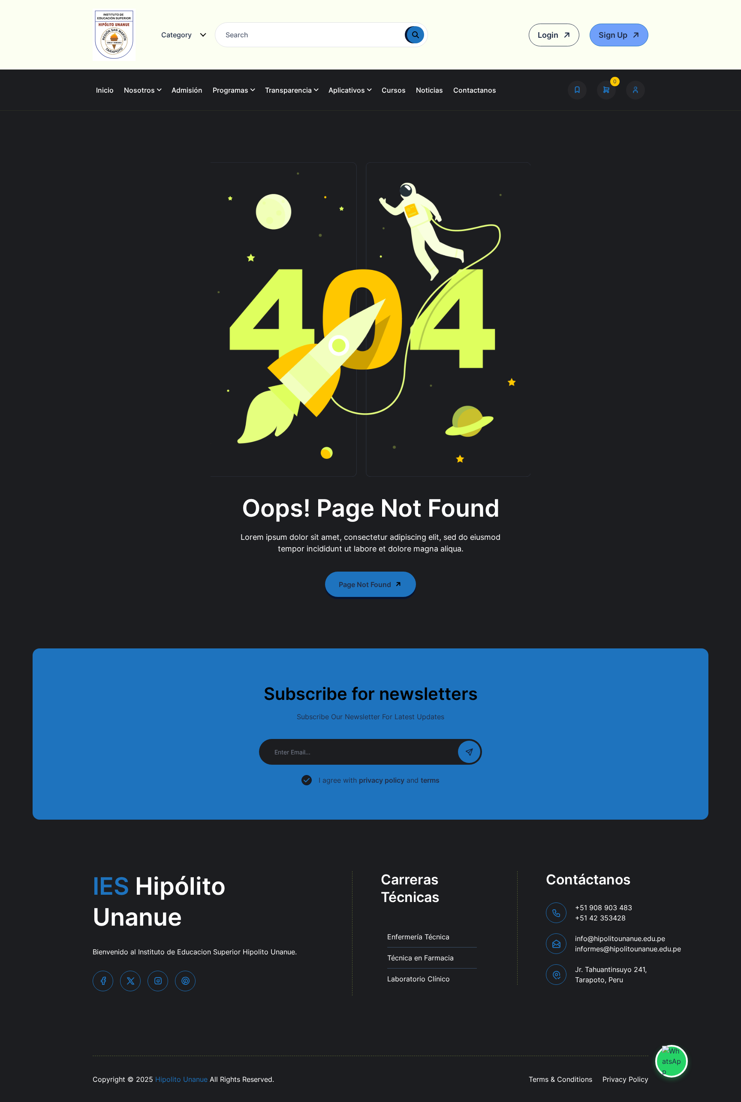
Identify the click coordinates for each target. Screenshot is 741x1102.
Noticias (429, 90)
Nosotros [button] (139, 90)
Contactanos (474, 90)
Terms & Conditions (560, 1079)
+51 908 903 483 (603, 912)
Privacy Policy (625, 1079)
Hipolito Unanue (181, 1079)
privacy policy (381, 780)
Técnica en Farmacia (420, 958)
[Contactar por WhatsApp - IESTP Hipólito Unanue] (671, 1061)
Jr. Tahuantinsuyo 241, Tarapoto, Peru (611, 974)
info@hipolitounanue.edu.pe (628, 943)
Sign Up (614, 34)
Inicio (105, 90)
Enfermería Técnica (418, 936)
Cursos (394, 90)
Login (549, 34)
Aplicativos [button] (346, 90)
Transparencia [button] (288, 90)
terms (430, 780)
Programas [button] (230, 90)
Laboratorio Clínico (418, 979)
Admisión (187, 90)
